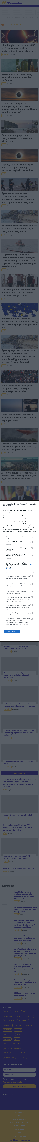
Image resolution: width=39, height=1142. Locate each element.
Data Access (19, 638)
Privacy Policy (30, 638)
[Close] (35, 504)
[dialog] (19, 571)
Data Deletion (9, 638)
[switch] (31, 542)
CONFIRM (11, 631)
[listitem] (19, 537)
